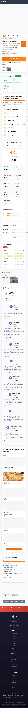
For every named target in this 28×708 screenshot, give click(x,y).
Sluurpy (14, 648)
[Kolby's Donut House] (4, 68)
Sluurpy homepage (7, 586)
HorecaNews (17, 695)
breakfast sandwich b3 (6, 53)
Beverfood (22, 695)
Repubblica (4, 695)
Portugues (14, 687)
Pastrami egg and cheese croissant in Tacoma (12, 573)
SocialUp (20, 697)
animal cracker (14, 53)
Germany (14, 643)
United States (14, 645)
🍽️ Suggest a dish (17, 592)
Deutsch (14, 684)
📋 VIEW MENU (14, 59)
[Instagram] (14, 625)
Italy (14, 636)
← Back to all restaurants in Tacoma (14, 601)
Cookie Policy (14, 666)
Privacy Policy (14, 661)
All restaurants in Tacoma (8, 584)
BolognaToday (8, 697)
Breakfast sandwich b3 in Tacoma (10, 565)
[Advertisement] (14, 19)
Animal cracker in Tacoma (8, 567)
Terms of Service (14, 664)
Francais (14, 682)
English (14, 677)
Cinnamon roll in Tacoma (8, 571)
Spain (14, 640)
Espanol (14, 680)
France (14, 638)
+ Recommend (4, 64)
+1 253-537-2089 (16, 229)
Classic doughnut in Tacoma (8, 577)
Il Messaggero (10, 695)
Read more (6, 356)
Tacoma (5, 38)
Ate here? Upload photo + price (15, 142)
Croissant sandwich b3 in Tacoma (10, 569)
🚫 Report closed (15, 595)
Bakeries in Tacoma (7, 563)
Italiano (14, 675)
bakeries (9, 51)
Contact (14, 659)
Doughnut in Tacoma (7, 575)
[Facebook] (10, 625)
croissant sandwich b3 (6, 55)
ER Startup (15, 697)
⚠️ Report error (6, 595)
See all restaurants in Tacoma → (14, 549)
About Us (14, 656)
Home (3, 38)
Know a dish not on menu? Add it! (14, 145)
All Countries (14, 633)
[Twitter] (17, 625)
